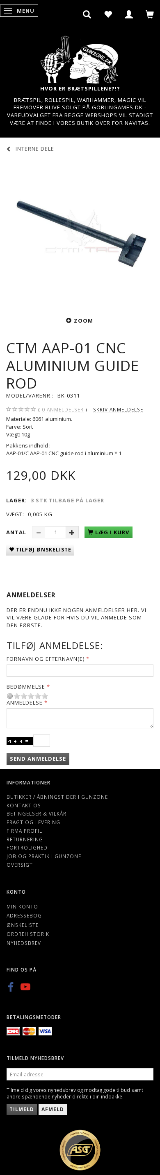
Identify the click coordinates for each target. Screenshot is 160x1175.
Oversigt (20, 864)
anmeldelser (63, 409)
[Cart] (150, 14)
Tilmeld (21, 1109)
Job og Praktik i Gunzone (44, 856)
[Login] (129, 14)
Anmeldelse (25, 702)
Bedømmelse (26, 686)
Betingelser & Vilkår (36, 813)
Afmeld (52, 1109)
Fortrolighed (27, 847)
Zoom (83, 320)
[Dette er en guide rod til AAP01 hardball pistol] (80, 233)
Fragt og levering (33, 822)
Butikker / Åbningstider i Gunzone (57, 796)
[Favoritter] (108, 14)
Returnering (25, 839)
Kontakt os (24, 805)
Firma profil (24, 830)
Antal (17, 532)
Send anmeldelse (38, 758)
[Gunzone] (80, 57)
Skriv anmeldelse (118, 409)
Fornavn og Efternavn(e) (46, 658)
